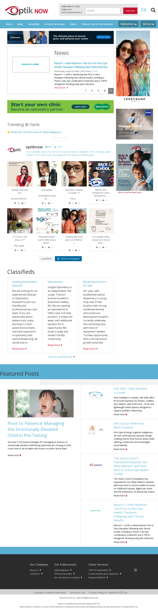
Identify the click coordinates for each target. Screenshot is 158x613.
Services (147, 23)
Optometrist (55, 282)
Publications (127, 23)
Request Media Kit (97, 577)
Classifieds (33, 24)
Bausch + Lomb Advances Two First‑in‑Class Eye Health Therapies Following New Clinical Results (81, 65)
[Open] (20, 173)
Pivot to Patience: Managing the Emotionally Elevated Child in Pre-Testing (36, 429)
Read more (59, 87)
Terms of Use (77, 592)
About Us (34, 570)
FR (143, 10)
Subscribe (130, 11)
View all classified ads (60, 356)
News (20, 24)
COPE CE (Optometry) (98, 570)
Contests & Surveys (54, 24)
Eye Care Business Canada (67, 577)
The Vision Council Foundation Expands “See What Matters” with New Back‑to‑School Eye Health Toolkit (131, 466)
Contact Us (35, 573)
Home (9, 24)
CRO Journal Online (63, 573)
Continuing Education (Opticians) (104, 573)
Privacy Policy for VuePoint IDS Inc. (108, 592)
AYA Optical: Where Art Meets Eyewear (129, 425)
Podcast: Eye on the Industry (97, 24)
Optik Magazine (61, 570)
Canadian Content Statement (49, 592)
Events (73, 24)
